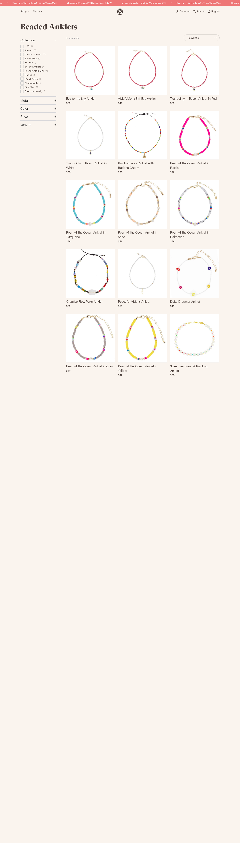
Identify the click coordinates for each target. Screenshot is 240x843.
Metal (24, 100)
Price (24, 116)
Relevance (193, 37)
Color (24, 108)
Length (25, 124)
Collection (27, 40)
